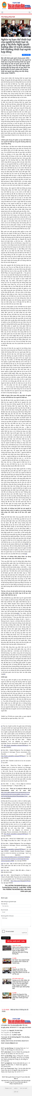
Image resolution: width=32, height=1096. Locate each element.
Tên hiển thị (4, 904)
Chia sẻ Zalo (26, 55)
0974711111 (20, 1072)
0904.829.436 (19, 1050)
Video (16, 1088)
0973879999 (17, 1041)
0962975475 (25, 1041)
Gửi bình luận (5, 938)
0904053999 (6, 1066)
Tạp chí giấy (23, 1088)
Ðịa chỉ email (4, 910)
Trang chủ (8, 1088)
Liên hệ (16, 1092)
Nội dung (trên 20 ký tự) (7, 916)
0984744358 (9, 1041)
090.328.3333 (19, 1053)
